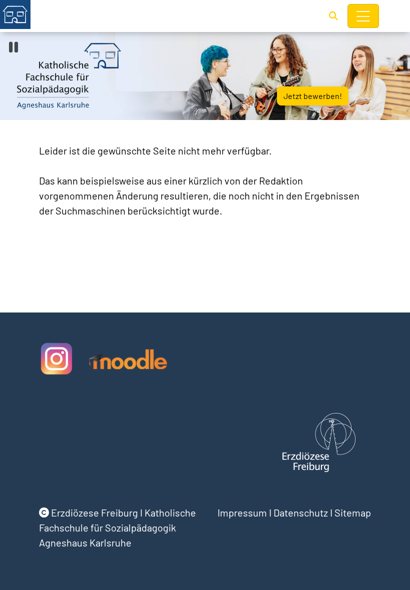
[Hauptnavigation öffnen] (364, 16)
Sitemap (352, 512)
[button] (333, 15)
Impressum (242, 512)
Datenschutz (301, 512)
